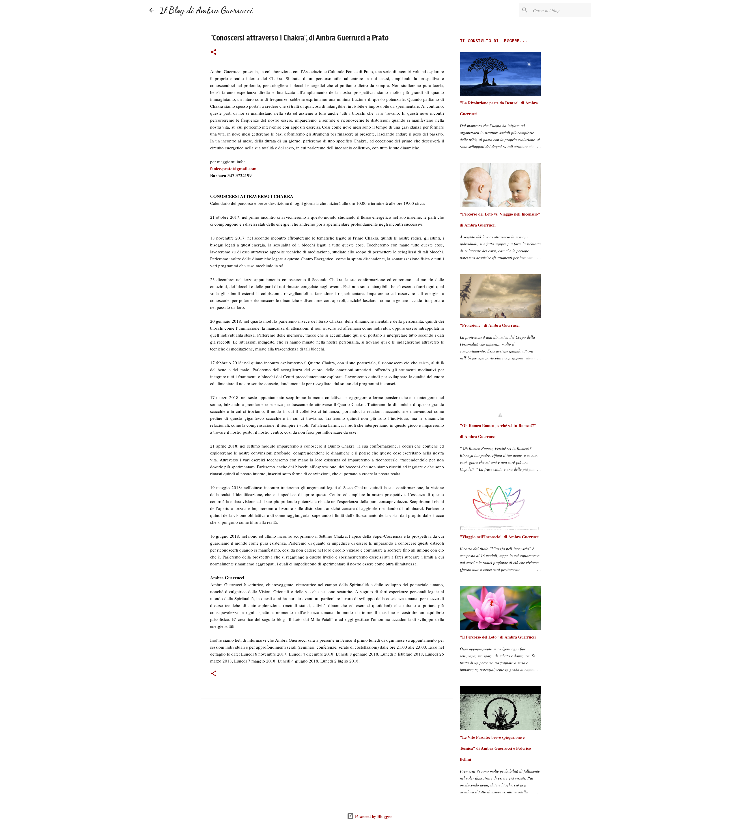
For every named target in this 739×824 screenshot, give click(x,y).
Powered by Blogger (373, 816)
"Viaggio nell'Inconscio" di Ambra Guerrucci (500, 537)
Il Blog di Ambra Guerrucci (206, 10)
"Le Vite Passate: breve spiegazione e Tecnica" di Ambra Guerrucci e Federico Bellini (495, 748)
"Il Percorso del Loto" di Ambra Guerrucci (498, 637)
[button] (213, 52)
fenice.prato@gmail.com (233, 168)
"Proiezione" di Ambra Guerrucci (490, 325)
